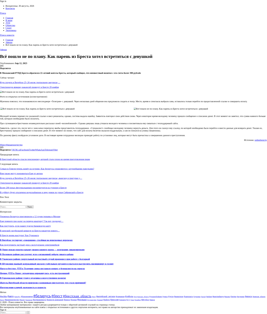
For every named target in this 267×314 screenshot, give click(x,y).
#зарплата (188, 296)
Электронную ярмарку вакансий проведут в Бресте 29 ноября (29, 87)
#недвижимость (39, 300)
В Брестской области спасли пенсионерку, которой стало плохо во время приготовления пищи (45, 159)
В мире (9, 20)
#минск (248, 296)
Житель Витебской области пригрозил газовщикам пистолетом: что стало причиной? (43, 283)
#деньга (165, 297)
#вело (94, 296)
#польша (82, 299)
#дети (171, 296)
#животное (178, 296)
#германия (120, 296)
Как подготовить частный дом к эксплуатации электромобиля (29, 245)
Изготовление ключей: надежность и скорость (23, 287)
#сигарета (122, 300)
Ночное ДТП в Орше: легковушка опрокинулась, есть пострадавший (34, 273)
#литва (233, 296)
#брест (3, 145)
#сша (132, 300)
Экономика (11, 30)
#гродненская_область (141, 296)
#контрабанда (218, 296)
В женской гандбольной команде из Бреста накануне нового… (30, 231)
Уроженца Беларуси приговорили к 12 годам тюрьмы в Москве (30, 216)
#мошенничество (14, 145)
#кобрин (209, 297)
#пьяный (100, 300)
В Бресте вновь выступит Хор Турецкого (19, 235)
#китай (203, 296)
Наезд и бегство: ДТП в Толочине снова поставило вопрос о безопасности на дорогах (42, 268)
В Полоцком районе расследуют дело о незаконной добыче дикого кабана (36, 254)
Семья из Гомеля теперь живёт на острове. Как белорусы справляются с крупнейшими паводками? (47, 169)
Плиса (3, 13)
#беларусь (42, 296)
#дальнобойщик (155, 296)
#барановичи (27, 296)
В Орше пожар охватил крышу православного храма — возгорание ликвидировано (42, 249)
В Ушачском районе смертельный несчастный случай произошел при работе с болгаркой (45, 259)
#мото (2, 300)
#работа (106, 300)
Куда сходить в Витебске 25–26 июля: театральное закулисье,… (30, 82)
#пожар (74, 300)
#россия (114, 299)
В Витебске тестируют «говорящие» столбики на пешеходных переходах (36, 240)
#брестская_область (77, 296)
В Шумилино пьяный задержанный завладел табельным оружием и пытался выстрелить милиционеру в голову (57, 264)
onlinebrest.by (261, 140)
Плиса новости (7, 35)
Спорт (9, 28)
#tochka (3, 296)
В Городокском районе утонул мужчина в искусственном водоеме (33, 278)
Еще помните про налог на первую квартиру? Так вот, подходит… (31, 221)
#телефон (137, 300)
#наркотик (28, 300)
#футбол (145, 300)
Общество (10, 25)
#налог (22, 300)
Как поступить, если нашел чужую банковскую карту (25, 226)
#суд (128, 300)
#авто (11, 296)
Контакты (10, 8)
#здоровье (197, 297)
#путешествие (92, 300)
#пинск (67, 300)
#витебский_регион (105, 296)
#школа (152, 300)
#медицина (240, 297)
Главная (9, 18)
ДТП (8, 23)
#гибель (129, 296)
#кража (227, 296)
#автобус (17, 296)
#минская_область (259, 297)
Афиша (3, 49)
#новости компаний (55, 300)
